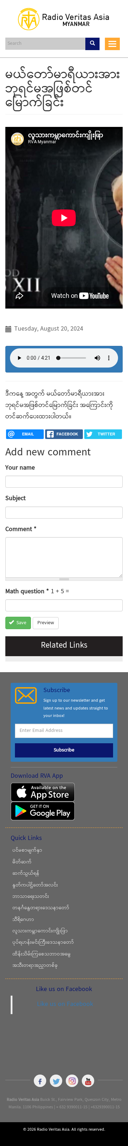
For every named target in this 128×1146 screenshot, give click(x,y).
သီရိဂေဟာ (23, 920)
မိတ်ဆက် (22, 862)
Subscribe (64, 750)
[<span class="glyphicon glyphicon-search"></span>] (92, 44)
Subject (15, 498)
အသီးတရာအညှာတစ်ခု (35, 966)
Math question (27, 591)
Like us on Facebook (65, 1004)
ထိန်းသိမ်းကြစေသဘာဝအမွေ (41, 954)
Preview (45, 623)
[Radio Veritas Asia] (64, 18)
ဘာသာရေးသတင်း (30, 897)
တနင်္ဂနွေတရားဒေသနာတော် (40, 908)
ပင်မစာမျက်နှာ (27, 850)
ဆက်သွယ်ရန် (25, 873)
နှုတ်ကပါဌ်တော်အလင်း (35, 885)
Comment (21, 529)
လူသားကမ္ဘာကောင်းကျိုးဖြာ (40, 931)
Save (20, 623)
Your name (20, 467)
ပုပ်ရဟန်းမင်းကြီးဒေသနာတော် (43, 942)
